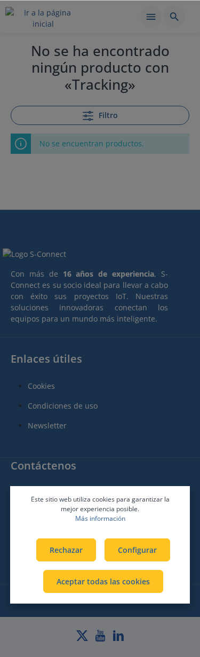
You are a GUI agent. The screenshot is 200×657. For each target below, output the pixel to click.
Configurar (137, 550)
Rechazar (66, 550)
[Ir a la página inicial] (43, 18)
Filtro (107, 115)
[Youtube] (101, 638)
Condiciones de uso (63, 406)
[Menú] (151, 16)
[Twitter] (83, 638)
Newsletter (47, 425)
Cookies (41, 386)
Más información (100, 518)
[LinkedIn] (118, 638)
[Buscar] (174, 16)
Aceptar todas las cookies (103, 581)
